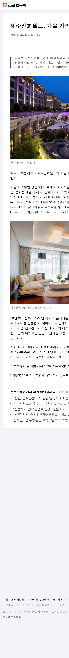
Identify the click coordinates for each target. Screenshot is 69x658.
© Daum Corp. (12, 616)
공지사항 (57, 599)
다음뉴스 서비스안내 (15, 599)
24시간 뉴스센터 (39, 599)
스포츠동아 (17, 5)
